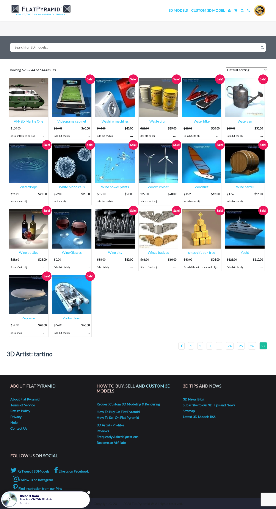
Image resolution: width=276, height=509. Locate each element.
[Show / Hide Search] (242, 10)
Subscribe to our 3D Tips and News (209, 405)
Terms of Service (22, 405)
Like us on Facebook (73, 471)
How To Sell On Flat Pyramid (118, 417)
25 (241, 346)
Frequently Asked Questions (117, 437)
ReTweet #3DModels (33, 471)
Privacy (16, 416)
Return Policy (20, 411)
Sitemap (189, 411)
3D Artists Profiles (110, 425)
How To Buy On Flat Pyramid (118, 412)
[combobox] (138, 47)
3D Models (178, 10)
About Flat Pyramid (24, 399)
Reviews (103, 431)
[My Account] (229, 10)
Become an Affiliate (111, 442)
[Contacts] (248, 10)
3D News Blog (193, 399)
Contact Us (18, 428)
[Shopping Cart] (235, 10)
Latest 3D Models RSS (199, 416)
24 (230, 346)
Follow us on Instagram (36, 480)
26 (252, 346)
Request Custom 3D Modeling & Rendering (128, 404)
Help (14, 422)
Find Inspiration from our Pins (40, 488)
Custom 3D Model (208, 10)
